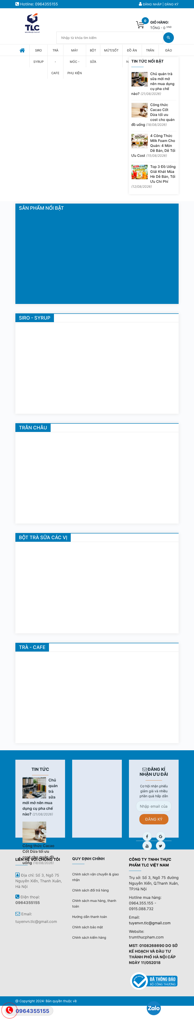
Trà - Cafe (32, 647)
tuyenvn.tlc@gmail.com (150, 923)
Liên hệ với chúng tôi (37, 859)
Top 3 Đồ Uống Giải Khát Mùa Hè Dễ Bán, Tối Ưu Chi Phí (153, 176)
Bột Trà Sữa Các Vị (43, 537)
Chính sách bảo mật (87, 927)
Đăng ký (172, 4)
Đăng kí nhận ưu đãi (154, 772)
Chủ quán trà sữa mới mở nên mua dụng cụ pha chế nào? (152, 84)
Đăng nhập (152, 4)
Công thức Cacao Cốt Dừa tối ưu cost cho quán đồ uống (153, 114)
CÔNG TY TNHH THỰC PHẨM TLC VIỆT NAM (150, 862)
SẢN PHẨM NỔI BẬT (41, 208)
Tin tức (40, 769)
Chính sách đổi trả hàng (90, 890)
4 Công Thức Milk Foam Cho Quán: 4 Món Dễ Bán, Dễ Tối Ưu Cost (153, 145)
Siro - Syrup (34, 318)
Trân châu (33, 428)
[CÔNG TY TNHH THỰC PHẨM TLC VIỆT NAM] (32, 22)
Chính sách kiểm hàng (89, 937)
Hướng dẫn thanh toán (89, 917)
